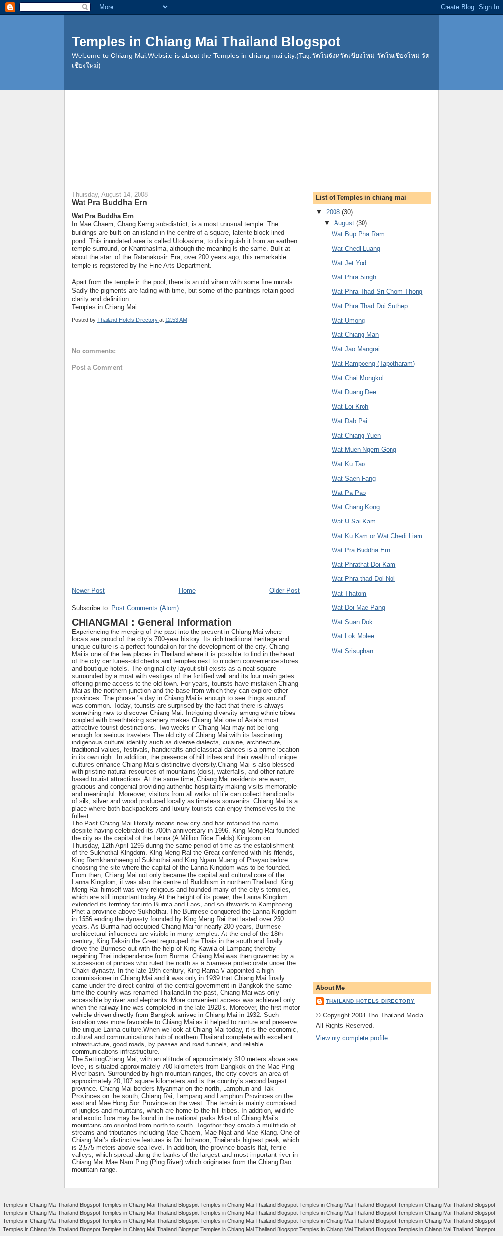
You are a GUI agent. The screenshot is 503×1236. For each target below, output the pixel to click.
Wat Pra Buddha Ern (361, 550)
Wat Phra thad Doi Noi (363, 578)
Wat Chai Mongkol (358, 378)
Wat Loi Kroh (350, 406)
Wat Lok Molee (353, 636)
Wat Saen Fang (354, 478)
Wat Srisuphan (352, 651)
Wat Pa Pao (349, 492)
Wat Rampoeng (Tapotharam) (373, 363)
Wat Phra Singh (354, 277)
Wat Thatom (349, 593)
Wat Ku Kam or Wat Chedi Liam (377, 536)
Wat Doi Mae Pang (358, 607)
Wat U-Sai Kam (354, 521)
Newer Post (88, 590)
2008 (334, 212)
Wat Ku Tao (348, 463)
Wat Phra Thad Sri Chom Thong (377, 291)
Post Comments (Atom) (145, 608)
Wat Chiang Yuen (356, 435)
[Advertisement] (251, 112)
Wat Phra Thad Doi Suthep (370, 306)
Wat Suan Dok (352, 622)
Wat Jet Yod (349, 263)
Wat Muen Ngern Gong (364, 449)
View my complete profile (352, 1038)
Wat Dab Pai (349, 421)
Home (187, 590)
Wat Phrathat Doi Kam (363, 564)
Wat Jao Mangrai (356, 349)
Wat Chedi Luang (356, 248)
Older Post (284, 590)
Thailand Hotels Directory (370, 1001)
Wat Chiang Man (355, 334)
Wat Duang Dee (354, 392)
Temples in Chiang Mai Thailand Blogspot (206, 41)
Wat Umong (348, 320)
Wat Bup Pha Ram (358, 234)
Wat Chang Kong (356, 507)
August (345, 223)
